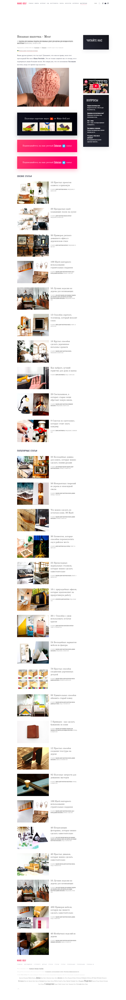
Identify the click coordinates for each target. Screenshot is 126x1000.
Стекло (66, 984)
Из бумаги (99, 978)
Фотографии (79, 984)
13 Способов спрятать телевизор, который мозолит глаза (64, 318)
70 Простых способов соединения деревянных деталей (62, 672)
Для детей (58, 295)
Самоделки (49, 984)
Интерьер (43, 3)
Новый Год (60, 981)
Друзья (44, 964)
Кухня (45, 981)
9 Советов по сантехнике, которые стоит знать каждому (63, 424)
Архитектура (58, 599)
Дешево (55, 273)
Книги (34, 981)
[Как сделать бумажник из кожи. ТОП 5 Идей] (33, 732)
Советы (57, 324)
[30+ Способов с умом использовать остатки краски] (33, 626)
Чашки (86, 984)
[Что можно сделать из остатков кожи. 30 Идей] (33, 520)
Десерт (53, 977)
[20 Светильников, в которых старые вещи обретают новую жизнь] (33, 404)
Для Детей (58, 837)
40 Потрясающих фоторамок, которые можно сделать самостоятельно (63, 831)
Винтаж (61, 702)
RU (95, 3)
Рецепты (101, 981)
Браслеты (21, 977)
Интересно (76, 3)
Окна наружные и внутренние (93, 128)
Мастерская (83, 3)
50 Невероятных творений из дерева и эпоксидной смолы (63, 486)
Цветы (83, 984)
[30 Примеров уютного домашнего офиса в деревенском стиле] (33, 245)
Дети (56, 977)
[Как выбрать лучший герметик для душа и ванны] (33, 378)
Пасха (77, 981)
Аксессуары (60, 273)
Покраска (94, 981)
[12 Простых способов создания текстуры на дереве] (33, 758)
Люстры (52, 981)
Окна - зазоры (90, 121)
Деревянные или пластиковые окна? (95, 113)
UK (96, 3)
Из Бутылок (78, 977)
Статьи (51, 964)
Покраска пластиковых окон (93, 106)
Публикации (71, 964)
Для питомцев (59, 466)
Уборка (62, 3)
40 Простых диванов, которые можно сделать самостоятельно (62, 857)
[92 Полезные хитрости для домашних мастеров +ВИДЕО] (33, 785)
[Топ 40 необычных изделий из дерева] (33, 944)
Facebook (36, 47)
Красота (70, 41)
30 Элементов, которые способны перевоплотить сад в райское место (62, 539)
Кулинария (42, 981)
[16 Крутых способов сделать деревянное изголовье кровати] (33, 351)
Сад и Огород (41, 984)
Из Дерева (84, 978)
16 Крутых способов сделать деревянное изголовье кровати (60, 344)
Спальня (63, 984)
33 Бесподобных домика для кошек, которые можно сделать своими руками (63, 460)
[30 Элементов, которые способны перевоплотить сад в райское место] (33, 546)
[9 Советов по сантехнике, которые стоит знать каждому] (33, 431)
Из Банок (74, 977)
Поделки (21, 41)
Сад (48, 3)
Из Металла (89, 977)
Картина (30, 981)
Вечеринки (26, 977)
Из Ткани (94, 978)
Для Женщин (64, 41)
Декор (50, 41)
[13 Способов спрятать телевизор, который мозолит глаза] (33, 325)
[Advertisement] (63, 20)
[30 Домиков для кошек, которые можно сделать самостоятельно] (33, 467)
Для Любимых (43, 41)
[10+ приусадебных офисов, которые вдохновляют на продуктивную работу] (33, 599)
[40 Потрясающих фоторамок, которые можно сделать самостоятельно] (33, 838)
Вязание (33, 977)
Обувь (64, 981)
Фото (75, 984)
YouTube (41, 968)
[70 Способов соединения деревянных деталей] (33, 679)
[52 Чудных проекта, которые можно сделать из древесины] (33, 298)
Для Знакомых (28, 41)
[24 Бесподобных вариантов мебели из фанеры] (33, 652)
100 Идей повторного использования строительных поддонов (62, 265)
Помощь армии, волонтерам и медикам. (28, 50)
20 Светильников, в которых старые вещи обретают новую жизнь (61, 397)
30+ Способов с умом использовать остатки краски (61, 619)
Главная (31, 3)
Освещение (70, 404)
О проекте (37, 964)
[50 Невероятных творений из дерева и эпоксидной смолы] (33, 493)
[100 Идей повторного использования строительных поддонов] (33, 272)
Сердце (56, 984)
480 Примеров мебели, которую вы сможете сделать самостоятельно (62, 910)
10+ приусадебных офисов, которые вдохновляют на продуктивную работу (64, 592)
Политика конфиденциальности (71, 971)
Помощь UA (90, 964)
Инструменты (54, 3)
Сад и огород (67, 546)
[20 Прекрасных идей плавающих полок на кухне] (33, 219)
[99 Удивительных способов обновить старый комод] (33, 705)
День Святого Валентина (46, 977)
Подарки (36, 41)
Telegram (44, 47)
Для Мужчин (56, 41)
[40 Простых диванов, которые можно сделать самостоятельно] (33, 864)
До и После (56, 703)
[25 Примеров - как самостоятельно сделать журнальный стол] (33, 573)
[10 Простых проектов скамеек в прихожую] (33, 192)
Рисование (106, 981)
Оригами (68, 981)
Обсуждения (28, 964)
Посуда (97, 981)
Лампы (48, 981)
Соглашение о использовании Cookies (54, 971)
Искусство (68, 3)
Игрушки (70, 977)
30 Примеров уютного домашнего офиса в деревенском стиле (61, 238)
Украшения (71, 984)
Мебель (37, 3)
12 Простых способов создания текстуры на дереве (61, 751)
